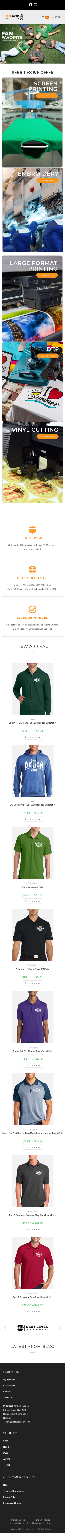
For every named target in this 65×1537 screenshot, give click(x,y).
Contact (7, 1391)
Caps (5, 1440)
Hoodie (32, 719)
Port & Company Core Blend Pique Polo (32, 1297)
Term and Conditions (13, 1491)
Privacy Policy (9, 1497)
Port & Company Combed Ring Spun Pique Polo (32, 1215)
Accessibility (15, 1523)
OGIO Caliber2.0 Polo (32, 886)
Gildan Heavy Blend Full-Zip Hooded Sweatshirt (32, 722)
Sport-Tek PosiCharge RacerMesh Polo (32, 1051)
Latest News (9, 1385)
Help (5, 1484)
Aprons (6, 1458)
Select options (32, 737)
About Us (7, 1397)
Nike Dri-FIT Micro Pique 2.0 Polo (32, 968)
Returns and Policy (12, 1503)
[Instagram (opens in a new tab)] (35, 4)
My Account (9, 1379)
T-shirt (6, 1464)
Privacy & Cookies (19, 1520)
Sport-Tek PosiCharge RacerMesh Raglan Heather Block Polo (32, 1133)
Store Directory (34, 1523)
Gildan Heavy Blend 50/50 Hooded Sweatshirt (32, 804)
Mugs (5, 1452)
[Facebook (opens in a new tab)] (30, 4)
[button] (5, 1328)
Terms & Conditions (42, 1520)
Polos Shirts (32, 883)
